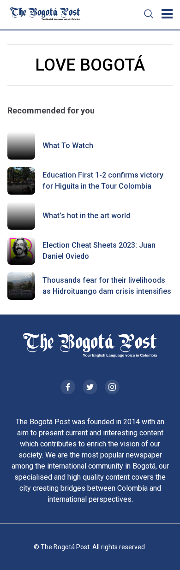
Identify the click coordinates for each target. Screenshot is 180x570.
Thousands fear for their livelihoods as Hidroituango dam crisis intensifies (106, 286)
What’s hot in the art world (86, 215)
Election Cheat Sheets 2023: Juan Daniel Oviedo (99, 251)
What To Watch (67, 145)
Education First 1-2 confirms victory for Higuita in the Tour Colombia (102, 180)
